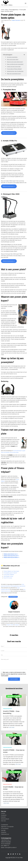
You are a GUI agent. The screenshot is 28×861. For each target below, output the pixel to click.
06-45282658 (6, 843)
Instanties (3, 832)
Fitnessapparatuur (13, 9)
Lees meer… (12, 727)
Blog (6, 9)
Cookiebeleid (4, 824)
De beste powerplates (12, 57)
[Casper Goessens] (14, 605)
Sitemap (3, 830)
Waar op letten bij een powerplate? (15, 64)
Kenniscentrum (5, 819)
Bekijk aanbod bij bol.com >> (11, 554)
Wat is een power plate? (12, 59)
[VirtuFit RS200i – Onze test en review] (14, 777)
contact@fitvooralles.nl (10, 847)
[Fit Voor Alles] (7, 3)
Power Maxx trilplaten (9, 574)
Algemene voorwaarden (7, 826)
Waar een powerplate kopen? (14, 73)
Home (2, 9)
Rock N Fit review (8, 578)
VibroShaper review (8, 576)
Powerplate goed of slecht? (10, 573)
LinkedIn (8, 624)
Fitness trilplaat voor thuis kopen (11, 571)
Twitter (11, 624)
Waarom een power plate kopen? (15, 61)
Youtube (8, 854)
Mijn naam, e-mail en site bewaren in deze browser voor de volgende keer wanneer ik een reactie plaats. (13, 674)
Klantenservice (5, 834)
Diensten (3, 817)
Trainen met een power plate (14, 66)
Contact (3, 813)
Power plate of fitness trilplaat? (14, 69)
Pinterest (15, 854)
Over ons (3, 821)
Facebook (18, 854)
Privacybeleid (4, 828)
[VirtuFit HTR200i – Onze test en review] (14, 741)
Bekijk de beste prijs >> (9, 133)
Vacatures (3, 815)
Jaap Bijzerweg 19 (6, 840)
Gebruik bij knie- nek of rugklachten (15, 71)
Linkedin (20, 854)
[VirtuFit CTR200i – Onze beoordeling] (14, 702)
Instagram (17, 624)
